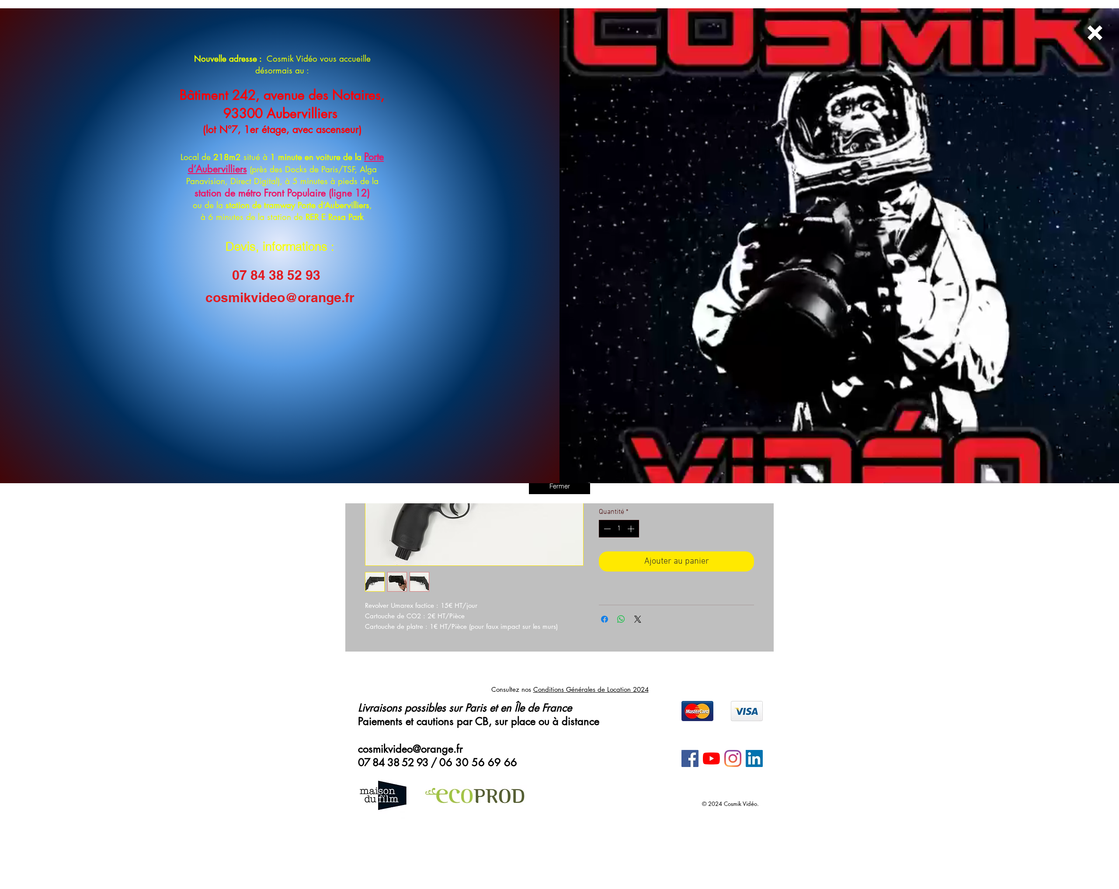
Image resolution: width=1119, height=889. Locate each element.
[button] (559, 486)
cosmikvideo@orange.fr (279, 297)
